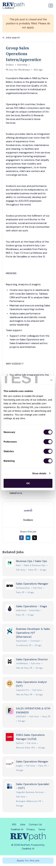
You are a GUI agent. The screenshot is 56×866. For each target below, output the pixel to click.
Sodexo (10, 64)
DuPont (20, 743)
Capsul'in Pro (22, 690)
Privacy (31, 829)
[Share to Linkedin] (28, 537)
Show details (39, 473)
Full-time (20, 569)
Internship (22, 64)
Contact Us (35, 824)
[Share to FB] (21, 537)
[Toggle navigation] (51, 6)
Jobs (22, 824)
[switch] (48, 441)
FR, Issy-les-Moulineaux (18, 69)
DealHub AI (17, 829)
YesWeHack (22, 663)
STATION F (21, 716)
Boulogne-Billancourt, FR (28, 801)
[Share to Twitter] (34, 537)
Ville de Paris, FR (24, 667)
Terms (41, 829)
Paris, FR (32, 569)
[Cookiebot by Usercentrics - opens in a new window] (39, 380)
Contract (35, 640)
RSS (14, 824)
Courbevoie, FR (23, 645)
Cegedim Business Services (30, 792)
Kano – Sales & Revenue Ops (31, 565)
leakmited (21, 610)
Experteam (21, 640)
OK (28, 483)
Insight (19, 765)
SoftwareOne (23, 587)
